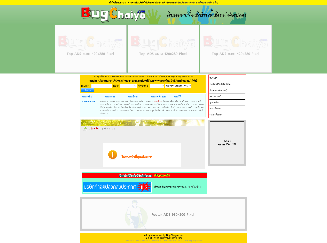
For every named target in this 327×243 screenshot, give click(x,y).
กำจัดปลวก (130, 241)
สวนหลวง (140, 110)
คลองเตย (124, 101)
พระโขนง (156, 107)
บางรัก (186, 104)
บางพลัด (179, 104)
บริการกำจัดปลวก (143, 241)
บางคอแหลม (148, 104)
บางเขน (194, 104)
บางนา (164, 104)
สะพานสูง (150, 110)
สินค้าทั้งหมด (215, 108)
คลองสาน (104, 101)
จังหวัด (94, 128)
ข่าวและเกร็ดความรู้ (218, 90)
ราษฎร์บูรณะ (198, 107)
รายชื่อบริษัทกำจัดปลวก (219, 84)
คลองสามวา (115, 101)
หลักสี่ (200, 110)
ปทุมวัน (109, 107)
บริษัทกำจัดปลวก (169, 241)
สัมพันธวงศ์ (159, 110)
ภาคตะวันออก (158, 96)
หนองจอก (183, 110)
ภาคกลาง (110, 96)
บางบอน (171, 104)
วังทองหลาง (124, 110)
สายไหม (174, 110)
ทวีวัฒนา (185, 101)
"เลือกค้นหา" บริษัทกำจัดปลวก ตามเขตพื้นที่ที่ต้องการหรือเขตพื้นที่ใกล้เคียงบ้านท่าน (144, 80)
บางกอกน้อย (105, 104)
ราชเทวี (189, 107)
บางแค (201, 104)
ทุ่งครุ (193, 101)
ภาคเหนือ (87, 96)
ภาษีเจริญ (165, 107)
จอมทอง (149, 101)
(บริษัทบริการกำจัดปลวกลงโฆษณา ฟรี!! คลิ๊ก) (196, 2)
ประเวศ (116, 107)
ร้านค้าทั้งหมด (215, 115)
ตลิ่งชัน (178, 101)
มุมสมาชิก (214, 102)
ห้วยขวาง (104, 113)
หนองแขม (193, 110)
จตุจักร (141, 101)
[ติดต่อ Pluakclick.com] (163, 230)
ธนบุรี (198, 101)
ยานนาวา (181, 107)
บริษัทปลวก (156, 241)
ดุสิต (172, 101)
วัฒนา (132, 110)
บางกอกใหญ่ (117, 104)
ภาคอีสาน (133, 96)
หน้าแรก (213, 78)
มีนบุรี (173, 107)
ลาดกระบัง (104, 110)
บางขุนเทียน (136, 104)
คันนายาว (134, 101)
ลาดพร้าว (114, 110)
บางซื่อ (157, 104)
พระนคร (147, 107)
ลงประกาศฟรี (215, 96)
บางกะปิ (126, 104)
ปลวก (180, 241)
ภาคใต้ (177, 96)
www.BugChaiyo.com (193, 241)
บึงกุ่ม (102, 107)
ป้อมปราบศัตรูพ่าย (128, 107)
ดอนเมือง (157, 101)
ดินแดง (166, 101)
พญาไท (140, 107)
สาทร (168, 110)
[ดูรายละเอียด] (145, 176)
